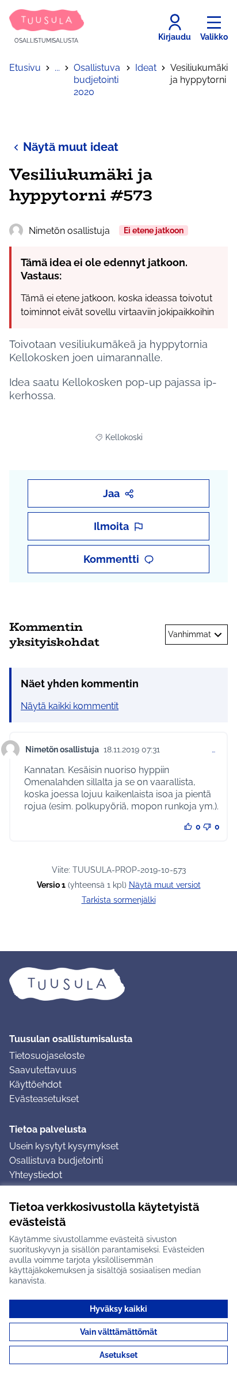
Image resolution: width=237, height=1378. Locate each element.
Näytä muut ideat (70, 147)
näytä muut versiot (165, 884)
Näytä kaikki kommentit (69, 706)
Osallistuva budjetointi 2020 (97, 79)
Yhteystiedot (35, 1174)
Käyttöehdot (35, 1084)
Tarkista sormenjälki (119, 899)
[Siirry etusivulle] (118, 984)
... (57, 67)
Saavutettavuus (43, 1070)
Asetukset (118, 1355)
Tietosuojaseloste (47, 1055)
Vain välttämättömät (118, 1332)
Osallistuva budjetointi (56, 1160)
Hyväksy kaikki (118, 1308)
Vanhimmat (189, 634)
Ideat (145, 67)
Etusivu (25, 67)
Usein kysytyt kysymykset (63, 1146)
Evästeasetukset (44, 1098)
